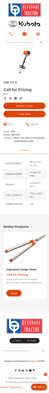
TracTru (33, 361)
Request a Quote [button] (24, 106)
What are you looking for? (20, 42)
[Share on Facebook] (5, 98)
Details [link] (14, 293)
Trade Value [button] (24, 114)
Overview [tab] (24, 150)
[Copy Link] (20, 98)
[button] (11, 34)
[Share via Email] (15, 98)
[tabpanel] (25, 62)
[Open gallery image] (25, 62)
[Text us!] (39, 387)
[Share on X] (10, 98)
